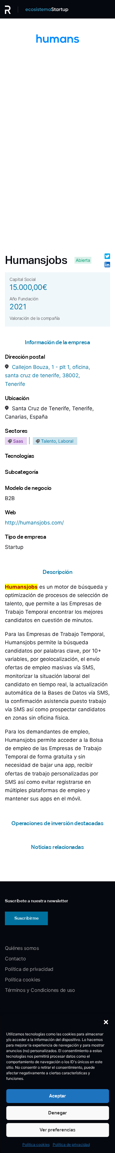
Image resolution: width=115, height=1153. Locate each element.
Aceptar (57, 1095)
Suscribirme (26, 918)
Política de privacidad (71, 1144)
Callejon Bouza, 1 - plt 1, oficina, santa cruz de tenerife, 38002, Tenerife (47, 375)
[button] (106, 1022)
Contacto (15, 958)
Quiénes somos (22, 948)
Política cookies (36, 1144)
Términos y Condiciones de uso (40, 990)
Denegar (57, 1112)
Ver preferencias (57, 1129)
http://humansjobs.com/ (34, 523)
